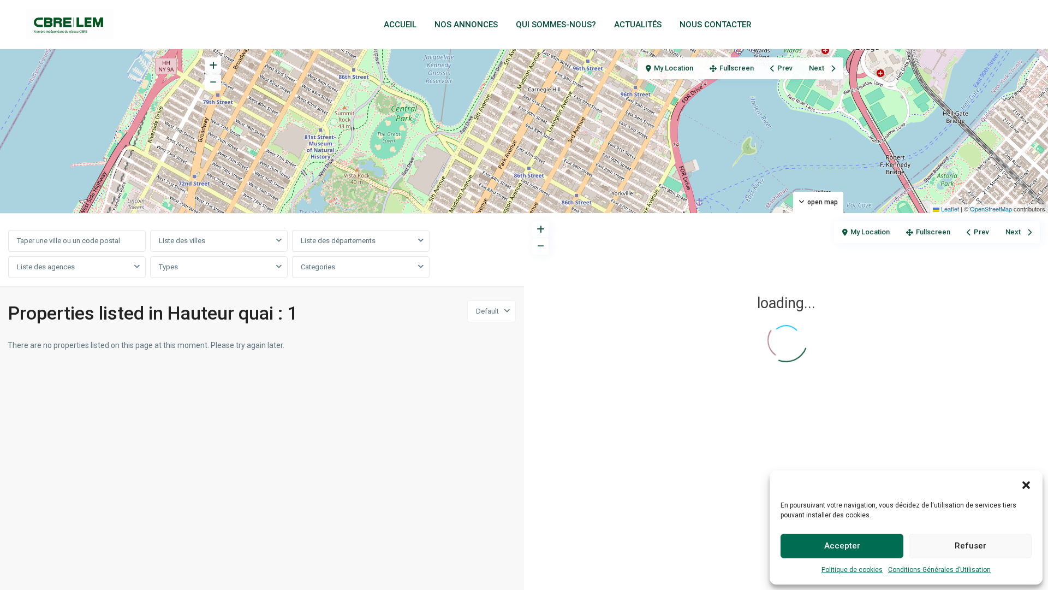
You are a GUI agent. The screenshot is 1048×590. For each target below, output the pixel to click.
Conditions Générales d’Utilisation (939, 570)
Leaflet (949, 208)
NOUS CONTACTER (716, 25)
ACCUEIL (400, 25)
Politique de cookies (852, 570)
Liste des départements (338, 241)
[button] (1026, 484)
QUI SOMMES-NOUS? (556, 25)
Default (487, 311)
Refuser (970, 546)
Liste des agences (46, 267)
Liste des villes (182, 241)
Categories (318, 267)
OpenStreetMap (991, 208)
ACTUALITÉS (638, 25)
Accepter (842, 546)
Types (168, 267)
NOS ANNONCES (466, 25)
